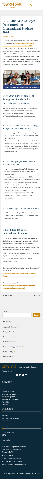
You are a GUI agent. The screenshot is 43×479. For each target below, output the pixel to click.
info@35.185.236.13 (14, 458)
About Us (5, 415)
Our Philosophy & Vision (10, 418)
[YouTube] (26, 375)
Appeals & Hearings (8, 389)
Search (4, 311)
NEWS (4, 435)
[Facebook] (17, 375)
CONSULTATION (8, 432)
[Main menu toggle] (38, 5)
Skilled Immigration (8, 397)
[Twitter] (20, 375)
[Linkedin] (23, 375)
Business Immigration (9, 394)
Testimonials (6, 421)
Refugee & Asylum (8, 391)
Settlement (5, 405)
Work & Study (6, 402)
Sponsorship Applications (10, 399)
